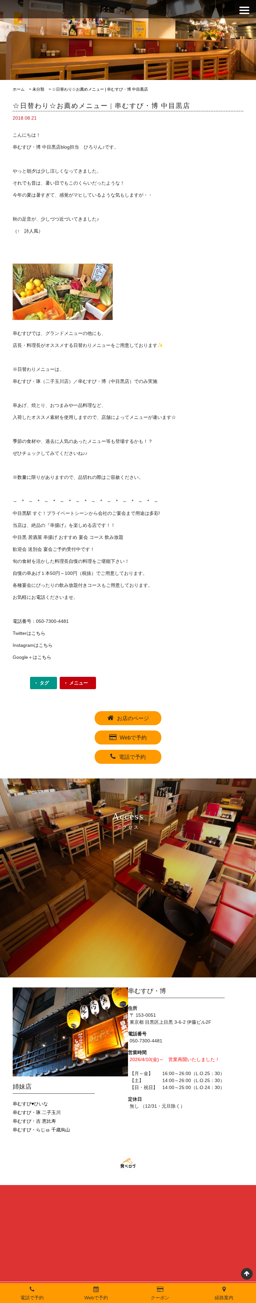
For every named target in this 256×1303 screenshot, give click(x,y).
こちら (38, 633)
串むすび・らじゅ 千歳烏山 (41, 1129)
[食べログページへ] (128, 1163)
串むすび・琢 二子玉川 (37, 1112)
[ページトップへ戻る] (247, 1274)
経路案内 (224, 1297)
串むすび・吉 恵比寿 (34, 1121)
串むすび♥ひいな (30, 1103)
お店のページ (133, 718)
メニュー (78, 682)
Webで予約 (133, 737)
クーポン (160, 1297)
